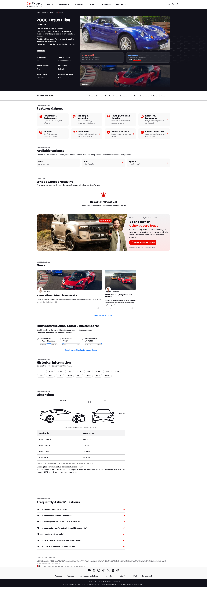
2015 (98, 371)
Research (63, 4)
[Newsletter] (168, 4)
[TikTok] (103, 570)
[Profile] (177, 4)
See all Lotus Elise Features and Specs (81, 350)
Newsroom (71, 576)
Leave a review (137, 59)
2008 (79, 376)
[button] (125, 76)
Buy (92, 4)
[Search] (173, 4)
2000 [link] (61, 12)
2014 (107, 371)
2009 (69, 376)
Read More (41, 50)
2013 (117, 371)
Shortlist (79, 4)
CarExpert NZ (147, 576)
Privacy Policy (91, 581)
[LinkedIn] (113, 570)
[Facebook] (94, 570)
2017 (79, 371)
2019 (60, 371)
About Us (58, 576)
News (49, 4)
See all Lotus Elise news (103, 315)
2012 (41, 376)
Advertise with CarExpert (90, 576)
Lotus (51, 12)
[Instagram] (98, 570)
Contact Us (122, 576)
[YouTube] (89, 570)
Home (38, 12)
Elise (56, 12)
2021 (41, 371)
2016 (88, 371)
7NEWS (134, 576)
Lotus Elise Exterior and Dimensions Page (57, 469)
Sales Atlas (120, 4)
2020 (50, 371)
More (163, 96)
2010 (60, 376)
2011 (50, 376)
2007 (88, 376)
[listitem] (107, 375)
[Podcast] (117, 570)
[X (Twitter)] (108, 570)
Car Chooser (106, 4)
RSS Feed (117, 581)
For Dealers (109, 576)
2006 (98, 376)
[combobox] (52, 96)
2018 (69, 371)
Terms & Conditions (105, 581)
